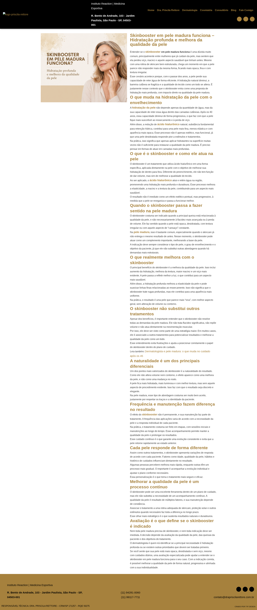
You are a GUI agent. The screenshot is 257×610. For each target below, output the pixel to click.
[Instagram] (252, 19)
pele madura (141, 232)
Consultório (221, 10)
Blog (233, 10)
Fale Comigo (246, 10)
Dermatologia (189, 10)
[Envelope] (245, 19)
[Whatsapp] (239, 19)
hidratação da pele (144, 107)
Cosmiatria (206, 10)
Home (151, 10)
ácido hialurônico (168, 124)
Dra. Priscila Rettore (168, 10)
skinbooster (153, 51)
